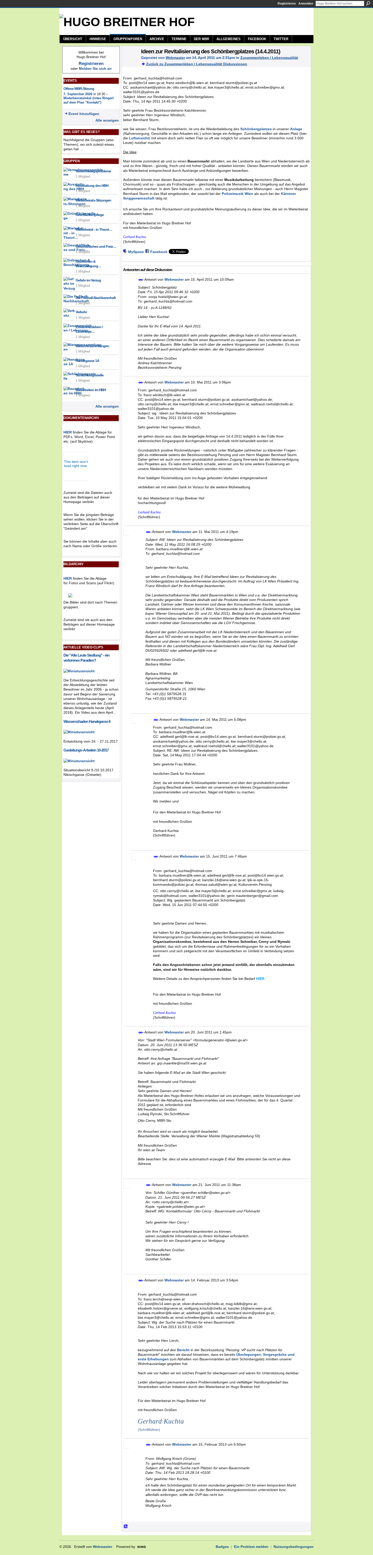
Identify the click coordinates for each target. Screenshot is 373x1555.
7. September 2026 (77, 94)
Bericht (183, 1350)
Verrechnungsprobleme (93, 171)
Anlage (296, 129)
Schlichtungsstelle (90, 375)
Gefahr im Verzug (88, 280)
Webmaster (175, 58)
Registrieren (287, 3)
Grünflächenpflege (90, 215)
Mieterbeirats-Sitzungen (93, 200)
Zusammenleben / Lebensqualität (269, 58)
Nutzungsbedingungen (294, 1547)
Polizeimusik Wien (237, 194)
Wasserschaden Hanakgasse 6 (86, 721)
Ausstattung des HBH (92, 185)
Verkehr (81, 312)
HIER (67, 432)
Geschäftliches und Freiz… (96, 246)
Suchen (368, 3)
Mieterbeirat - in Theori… (94, 229)
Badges (222, 1547)
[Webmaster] (130, 62)
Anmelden (305, 3)
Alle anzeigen (107, 120)
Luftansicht (139, 138)
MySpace (136, 252)
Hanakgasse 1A (87, 361)
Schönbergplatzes (256, 129)
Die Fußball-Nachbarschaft (96, 298)
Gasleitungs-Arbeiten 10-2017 (86, 750)
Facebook (158, 252)
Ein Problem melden (251, 1547)
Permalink (140, 279)
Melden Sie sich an (95, 68)
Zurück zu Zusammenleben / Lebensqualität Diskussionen (196, 64)
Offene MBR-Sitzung (78, 89)
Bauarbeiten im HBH (91, 390)
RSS (126, 1526)
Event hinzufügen (84, 114)
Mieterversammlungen (92, 346)
